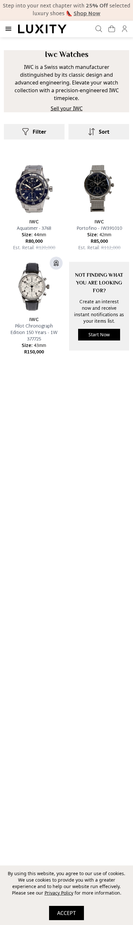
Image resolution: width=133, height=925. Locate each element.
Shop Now (87, 14)
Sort (104, 131)
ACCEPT (66, 913)
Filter (39, 131)
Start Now (99, 334)
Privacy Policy (59, 893)
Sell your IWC (67, 108)
